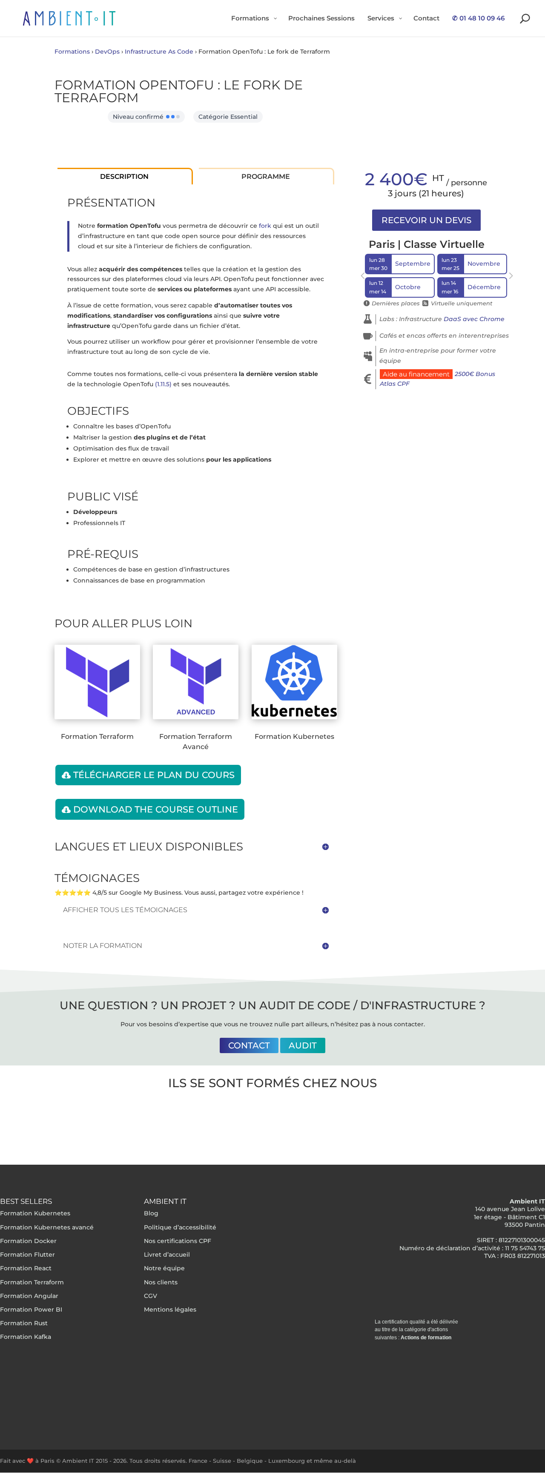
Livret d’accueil (167, 1254)
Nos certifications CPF (177, 1241)
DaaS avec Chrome (474, 319)
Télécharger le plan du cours (154, 775)
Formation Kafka (25, 1337)
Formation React (26, 1268)
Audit (303, 1045)
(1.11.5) (163, 384)
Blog (151, 1213)
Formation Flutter (27, 1254)
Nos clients (161, 1282)
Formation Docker (28, 1241)
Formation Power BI (31, 1309)
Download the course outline (155, 809)
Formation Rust (24, 1323)
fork (265, 226)
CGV (150, 1296)
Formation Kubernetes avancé (47, 1227)
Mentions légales (170, 1309)
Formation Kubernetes (35, 1213)
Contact (249, 1045)
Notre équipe (164, 1268)
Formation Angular (29, 1296)
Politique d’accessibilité (180, 1227)
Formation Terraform (32, 1282)
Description (124, 176)
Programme (265, 176)
